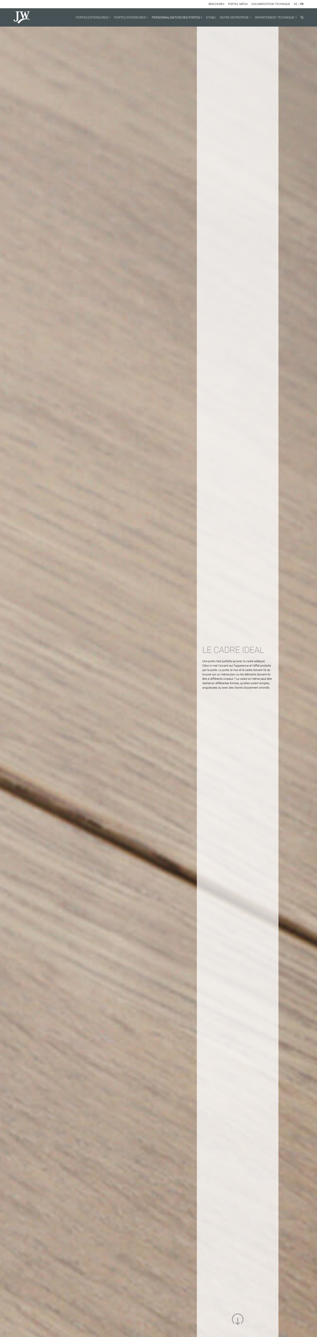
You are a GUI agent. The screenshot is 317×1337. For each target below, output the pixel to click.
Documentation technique (271, 4)
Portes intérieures (130, 17)
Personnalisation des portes (176, 17)
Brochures (216, 4)
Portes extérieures (92, 17)
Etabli (211, 17)
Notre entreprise (234, 17)
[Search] (302, 17)
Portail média (238, 4)
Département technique (274, 17)
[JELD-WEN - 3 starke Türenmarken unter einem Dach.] (36, 17)
